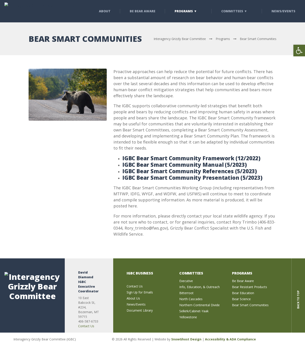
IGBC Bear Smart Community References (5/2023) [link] (189, 171)
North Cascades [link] (191, 299)
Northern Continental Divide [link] (199, 305)
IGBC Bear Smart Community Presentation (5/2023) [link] (192, 177)
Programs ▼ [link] (186, 11)
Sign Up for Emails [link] (140, 292)
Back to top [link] (298, 296)
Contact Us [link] (86, 326)
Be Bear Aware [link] (142, 11)
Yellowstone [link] (188, 317)
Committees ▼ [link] (234, 11)
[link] (299, 50)
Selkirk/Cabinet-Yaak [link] (194, 311)
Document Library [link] (140, 310)
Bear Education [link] (243, 293)
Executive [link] (186, 281)
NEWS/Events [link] (283, 11)
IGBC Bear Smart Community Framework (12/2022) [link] (191, 158)
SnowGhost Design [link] (186, 339)
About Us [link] (133, 298)
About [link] (105, 11)
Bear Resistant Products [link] (249, 287)
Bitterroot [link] (186, 293)
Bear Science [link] (241, 299)
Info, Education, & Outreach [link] (199, 287)
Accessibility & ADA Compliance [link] (230, 339)
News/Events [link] (136, 304)
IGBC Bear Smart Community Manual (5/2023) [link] (184, 164)
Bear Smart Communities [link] (250, 305)
